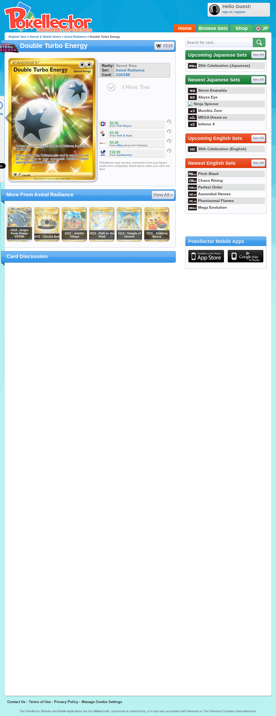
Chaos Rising (210, 180)
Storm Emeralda (212, 90)
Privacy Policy (66, 702)
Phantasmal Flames (216, 200)
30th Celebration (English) (222, 149)
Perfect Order (210, 187)
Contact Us (16, 702)
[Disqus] (90, 476)
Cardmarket (124, 154)
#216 (168, 45)
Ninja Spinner (206, 104)
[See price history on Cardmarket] (169, 151)
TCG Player (124, 125)
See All (258, 55)
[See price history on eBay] (169, 141)
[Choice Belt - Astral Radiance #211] (47, 240)
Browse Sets (213, 28)
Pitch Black (208, 174)
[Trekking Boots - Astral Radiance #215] (157, 240)
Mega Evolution (212, 207)
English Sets (17, 36)
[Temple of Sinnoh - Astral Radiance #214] (129, 240)
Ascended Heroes (214, 194)
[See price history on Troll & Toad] (169, 131)
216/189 (123, 75)
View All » (163, 195)
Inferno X (206, 124)
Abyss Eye (208, 97)
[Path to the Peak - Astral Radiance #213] (102, 240)
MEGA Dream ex (212, 117)
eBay (119, 145)
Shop (242, 28)
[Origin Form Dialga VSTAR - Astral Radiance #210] (19, 240)
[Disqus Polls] (90, 336)
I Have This (136, 87)
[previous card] (9, 118)
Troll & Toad (124, 135)
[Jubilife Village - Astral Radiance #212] (74, 240)
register (239, 11)
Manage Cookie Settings (102, 702)
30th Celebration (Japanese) (224, 65)
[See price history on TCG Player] (169, 121)
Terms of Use (40, 702)
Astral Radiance (75, 36)
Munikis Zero (210, 110)
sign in (227, 11)
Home (185, 28)
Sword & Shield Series (45, 36)
